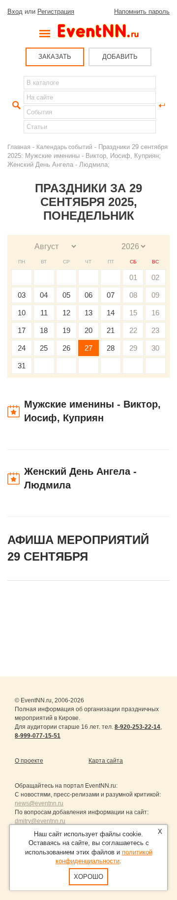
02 (155, 277)
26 (66, 348)
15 (133, 313)
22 (133, 330)
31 (22, 365)
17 (22, 330)
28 (111, 348)
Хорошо (88, 876)
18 (44, 330)
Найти (15, 105)
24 (22, 348)
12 (66, 313)
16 (155, 313)
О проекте (29, 760)
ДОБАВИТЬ (120, 56)
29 (133, 348)
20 (88, 330)
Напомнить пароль (142, 11)
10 (22, 313)
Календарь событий (64, 147)
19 (66, 330)
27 (88, 348)
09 (155, 295)
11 (44, 313)
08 (133, 295)
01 (133, 277)
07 (111, 295)
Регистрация (55, 11)
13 (88, 313)
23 (155, 330)
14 (111, 313)
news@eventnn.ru (39, 803)
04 (44, 295)
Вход (15, 11)
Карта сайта (105, 760)
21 (111, 330)
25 (44, 348)
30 (155, 348)
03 (22, 295)
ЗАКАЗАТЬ (54, 56)
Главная (18, 147)
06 (88, 295)
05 (66, 295)
